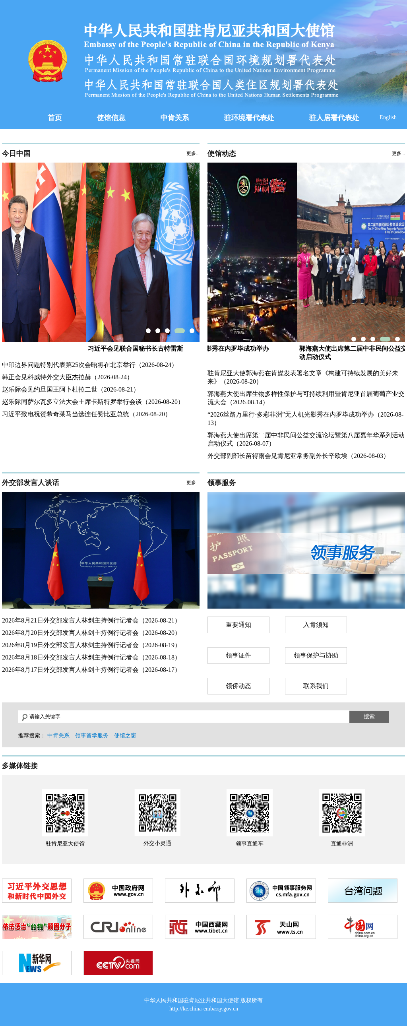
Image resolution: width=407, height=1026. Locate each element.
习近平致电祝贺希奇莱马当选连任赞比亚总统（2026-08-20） (86, 414)
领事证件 (238, 655)
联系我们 (316, 686)
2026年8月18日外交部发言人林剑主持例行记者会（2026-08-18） (91, 657)
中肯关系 (175, 118)
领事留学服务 (92, 736)
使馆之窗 (125, 736)
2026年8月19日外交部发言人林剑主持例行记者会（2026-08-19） (91, 645)
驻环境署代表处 (249, 118)
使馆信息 (111, 118)
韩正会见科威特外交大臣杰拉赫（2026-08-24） (67, 377)
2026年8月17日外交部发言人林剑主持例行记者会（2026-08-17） (91, 669)
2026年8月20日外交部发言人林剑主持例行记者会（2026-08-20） (91, 632)
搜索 (369, 716)
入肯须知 (316, 624)
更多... (193, 153)
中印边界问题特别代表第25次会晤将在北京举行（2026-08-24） (90, 364)
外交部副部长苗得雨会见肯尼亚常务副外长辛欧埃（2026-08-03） (298, 455)
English (388, 117)
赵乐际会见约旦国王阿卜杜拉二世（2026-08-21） (71, 389)
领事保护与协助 (316, 655)
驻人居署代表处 (334, 118)
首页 (55, 118)
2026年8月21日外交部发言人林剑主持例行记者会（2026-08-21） (91, 620)
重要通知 (238, 624)
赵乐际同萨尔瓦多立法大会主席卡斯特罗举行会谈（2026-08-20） (93, 401)
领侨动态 (238, 686)
